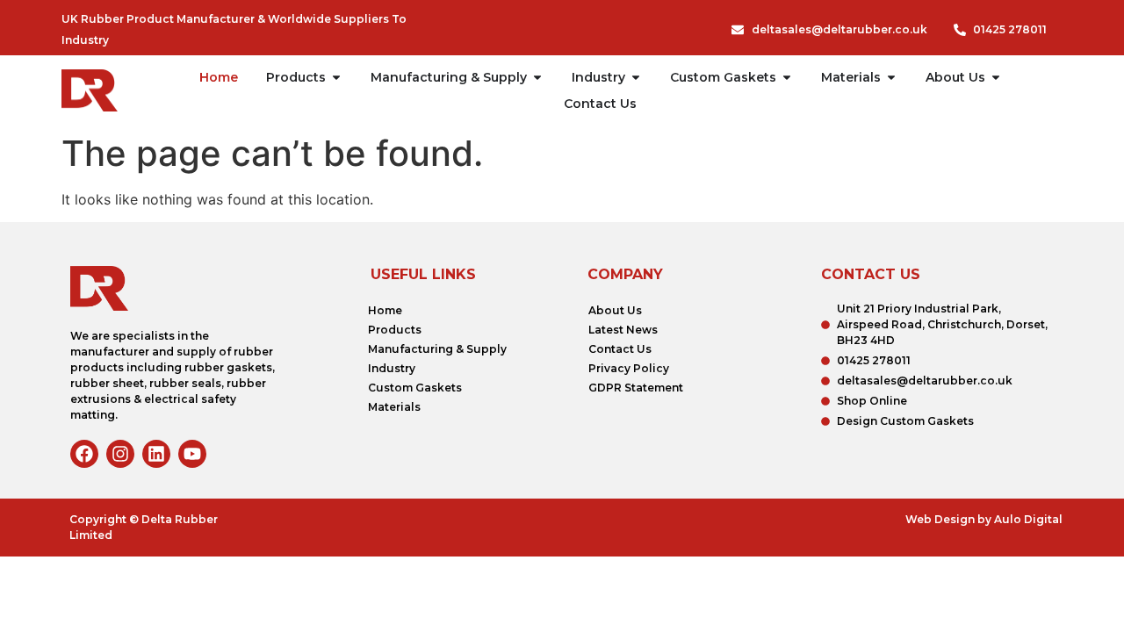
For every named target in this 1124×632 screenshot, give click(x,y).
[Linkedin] (156, 454)
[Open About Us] (996, 77)
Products (395, 329)
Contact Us (620, 349)
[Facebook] (84, 454)
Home (385, 310)
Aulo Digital (1028, 519)
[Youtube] (192, 454)
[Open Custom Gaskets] (787, 77)
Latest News (623, 329)
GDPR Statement (635, 387)
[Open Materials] (891, 77)
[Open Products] (336, 77)
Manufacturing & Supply (437, 349)
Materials (394, 406)
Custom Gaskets (415, 387)
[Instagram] (120, 454)
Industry (391, 368)
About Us (615, 310)
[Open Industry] (636, 77)
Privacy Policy (628, 368)
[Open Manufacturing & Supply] (537, 77)
